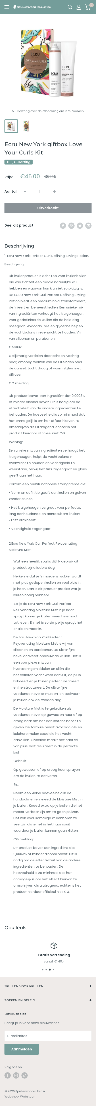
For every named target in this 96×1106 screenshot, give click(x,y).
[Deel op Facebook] (63, 225)
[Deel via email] (88, 225)
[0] (88, 7)
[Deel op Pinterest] (71, 225)
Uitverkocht (48, 207)
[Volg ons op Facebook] (7, 1075)
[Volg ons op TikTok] (24, 1075)
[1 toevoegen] (25, 191)
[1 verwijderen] (54, 191)
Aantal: (10, 191)
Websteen (27, 1096)
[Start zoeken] (70, 7)
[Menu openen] (6, 7)
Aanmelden (21, 1049)
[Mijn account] (79, 7)
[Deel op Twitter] (80, 225)
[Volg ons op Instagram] (16, 1075)
